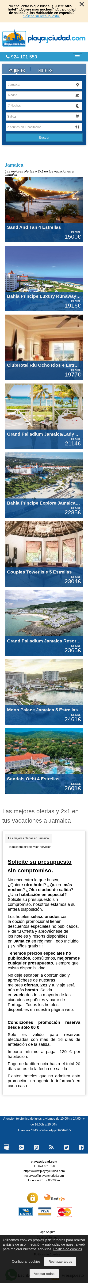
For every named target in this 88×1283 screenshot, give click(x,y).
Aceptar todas (44, 1274)
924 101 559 (23, 56)
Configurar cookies (26, 1261)
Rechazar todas (60, 1261)
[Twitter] (66, 1147)
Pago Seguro (46, 1232)
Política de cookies (67, 1249)
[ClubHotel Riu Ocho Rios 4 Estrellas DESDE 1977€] (44, 347)
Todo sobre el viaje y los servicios (29, 847)
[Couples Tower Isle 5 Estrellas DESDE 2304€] (44, 553)
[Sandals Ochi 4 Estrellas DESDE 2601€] (44, 760)
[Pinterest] (36, 1147)
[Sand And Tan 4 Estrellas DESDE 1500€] (44, 209)
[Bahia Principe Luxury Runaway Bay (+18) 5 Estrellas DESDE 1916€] (44, 278)
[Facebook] (81, 1147)
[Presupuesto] (6, 1147)
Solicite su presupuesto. (41, 16)
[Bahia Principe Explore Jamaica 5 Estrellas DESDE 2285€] (44, 485)
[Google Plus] (21, 1147)
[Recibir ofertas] (51, 1147)
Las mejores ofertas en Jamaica (28, 838)
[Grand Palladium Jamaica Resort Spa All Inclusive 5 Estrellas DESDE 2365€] (44, 622)
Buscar (44, 137)
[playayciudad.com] (44, 38)
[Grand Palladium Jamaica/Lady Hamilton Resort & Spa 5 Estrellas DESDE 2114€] (44, 416)
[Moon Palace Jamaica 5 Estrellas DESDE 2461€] (44, 691)
